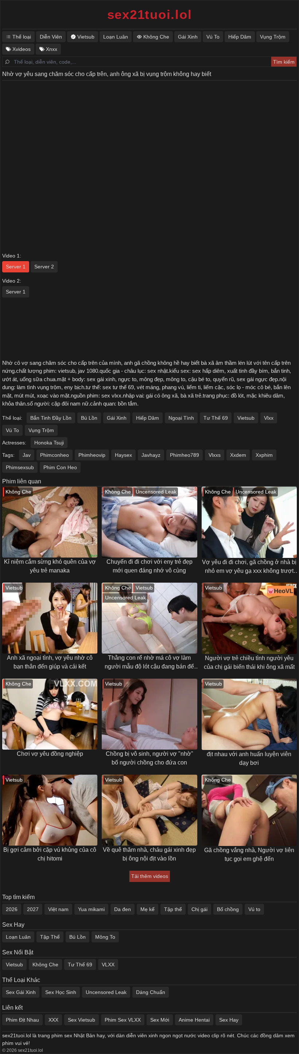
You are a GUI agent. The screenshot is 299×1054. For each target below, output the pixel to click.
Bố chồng (228, 909)
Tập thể (173, 909)
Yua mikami (91, 909)
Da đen (122, 909)
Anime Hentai (194, 1020)
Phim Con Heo (60, 467)
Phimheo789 (184, 455)
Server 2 (44, 267)
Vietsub (246, 418)
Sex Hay (228, 1020)
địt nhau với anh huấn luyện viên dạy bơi (249, 758)
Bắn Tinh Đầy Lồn (50, 418)
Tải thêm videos (149, 876)
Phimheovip (91, 455)
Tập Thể (50, 937)
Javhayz (150, 455)
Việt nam (58, 909)
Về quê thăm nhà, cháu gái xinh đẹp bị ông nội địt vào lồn (149, 854)
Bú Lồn (89, 418)
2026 (12, 909)
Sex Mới (159, 1020)
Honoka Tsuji (49, 443)
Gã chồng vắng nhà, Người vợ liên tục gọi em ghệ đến (249, 854)
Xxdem (238, 455)
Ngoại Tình (181, 418)
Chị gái (199, 909)
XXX (53, 1020)
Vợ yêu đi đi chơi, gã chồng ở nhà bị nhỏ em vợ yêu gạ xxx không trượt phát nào (249, 567)
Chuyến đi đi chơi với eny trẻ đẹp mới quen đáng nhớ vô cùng (149, 566)
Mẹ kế (147, 909)
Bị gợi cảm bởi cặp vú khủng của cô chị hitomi (49, 854)
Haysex (123, 455)
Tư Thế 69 (215, 418)
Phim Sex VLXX (123, 1020)
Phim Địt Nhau (22, 1020)
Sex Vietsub (81, 1020)
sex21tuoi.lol (149, 14)
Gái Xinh (117, 418)
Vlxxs (215, 455)
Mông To (105, 937)
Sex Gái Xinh (21, 992)
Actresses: (14, 443)
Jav (27, 455)
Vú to (254, 909)
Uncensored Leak (106, 992)
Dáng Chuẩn (150, 992)
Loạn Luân (18, 937)
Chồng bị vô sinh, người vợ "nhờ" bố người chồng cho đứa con (149, 758)
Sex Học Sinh (60, 992)
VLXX (108, 964)
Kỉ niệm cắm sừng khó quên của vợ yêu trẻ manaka (50, 566)
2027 (33, 909)
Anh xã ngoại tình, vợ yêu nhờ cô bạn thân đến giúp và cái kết (50, 662)
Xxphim (264, 455)
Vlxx (268, 418)
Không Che (45, 964)
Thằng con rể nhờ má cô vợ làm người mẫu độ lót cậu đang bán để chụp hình (149, 663)
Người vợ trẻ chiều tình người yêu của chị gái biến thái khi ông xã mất (249, 662)
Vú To (12, 430)
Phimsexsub (20, 467)
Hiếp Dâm (147, 418)
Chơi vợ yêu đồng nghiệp (50, 754)
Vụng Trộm (41, 430)
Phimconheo (54, 455)
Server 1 (16, 267)
